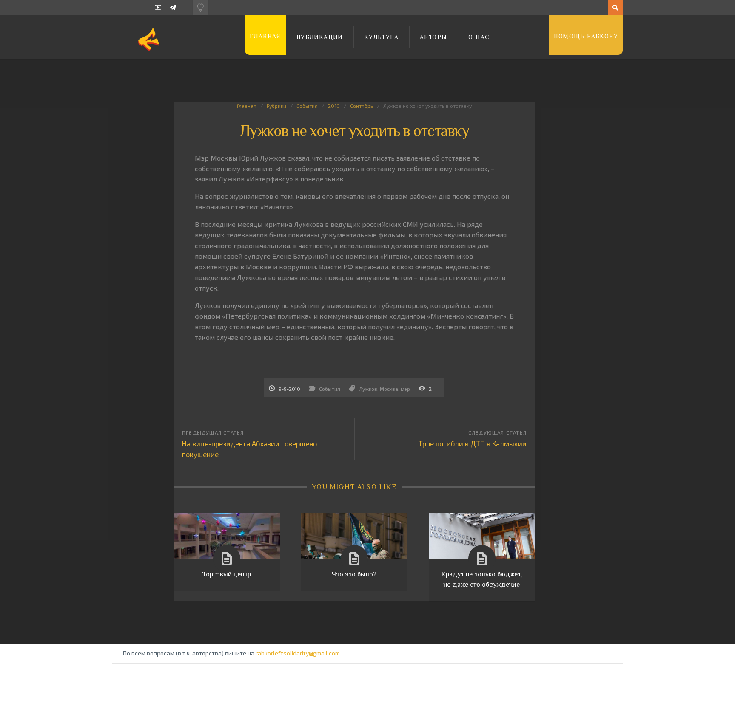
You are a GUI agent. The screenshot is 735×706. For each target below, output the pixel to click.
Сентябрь (361, 106)
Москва (389, 389)
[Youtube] (158, 7)
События (307, 106)
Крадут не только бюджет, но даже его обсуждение (481, 579)
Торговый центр (226, 574)
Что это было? (354, 574)
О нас (479, 37)
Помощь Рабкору (586, 36)
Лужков (368, 389)
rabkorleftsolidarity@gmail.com (298, 653)
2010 (334, 106)
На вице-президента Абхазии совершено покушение (249, 448)
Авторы (433, 37)
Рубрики (276, 106)
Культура (381, 37)
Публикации (319, 37)
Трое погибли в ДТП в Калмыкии (473, 443)
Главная (265, 36)
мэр (405, 389)
